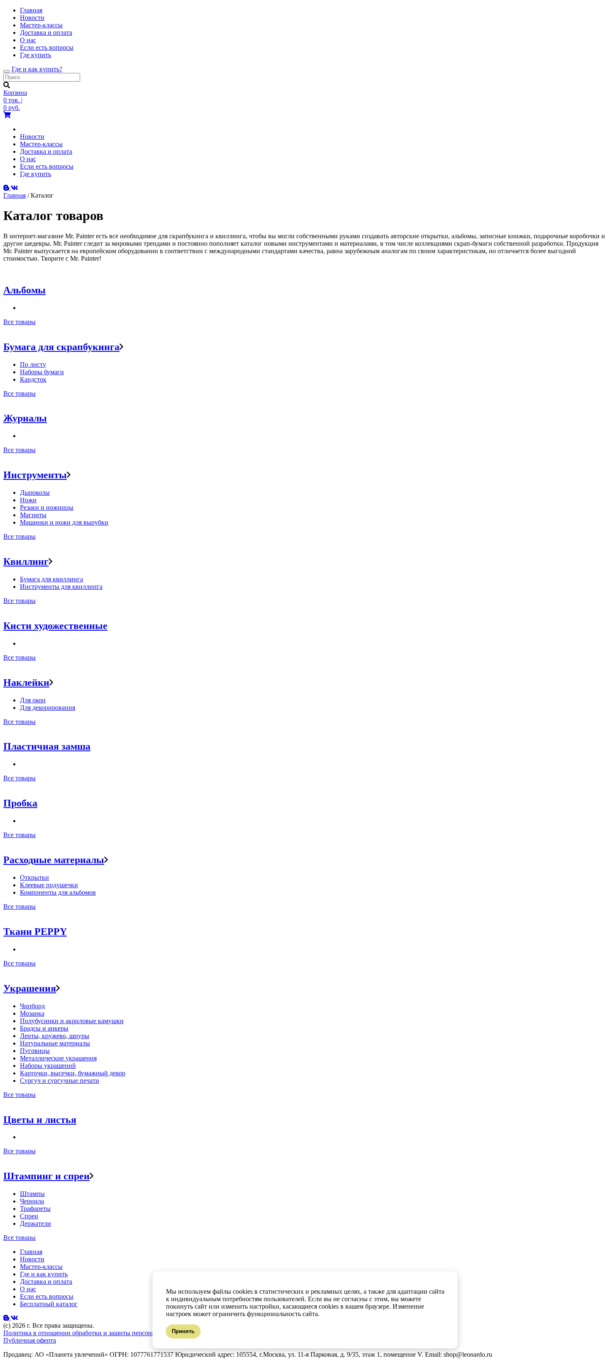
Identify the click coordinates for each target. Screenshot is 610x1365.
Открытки (34, 877)
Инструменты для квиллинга (61, 586)
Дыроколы (35, 492)
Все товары (19, 321)
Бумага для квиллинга (51, 579)
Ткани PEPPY (35, 931)
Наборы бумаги (42, 371)
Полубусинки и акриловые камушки (72, 1020)
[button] (121, 346)
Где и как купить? (37, 69)
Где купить (35, 54)
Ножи (28, 499)
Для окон (33, 700)
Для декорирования (47, 707)
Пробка (20, 803)
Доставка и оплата (46, 32)
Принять (183, 1331)
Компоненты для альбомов (58, 892)
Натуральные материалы (55, 1043)
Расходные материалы (53, 859)
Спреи (29, 1216)
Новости (32, 17)
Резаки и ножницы (46, 507)
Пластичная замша (46, 746)
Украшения (29, 988)
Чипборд (32, 1005)
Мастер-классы (41, 25)
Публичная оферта (29, 1340)
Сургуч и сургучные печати (59, 1080)
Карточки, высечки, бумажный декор (72, 1073)
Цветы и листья (39, 1119)
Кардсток (33, 379)
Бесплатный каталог (49, 1303)
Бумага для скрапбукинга (61, 346)
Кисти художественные (55, 625)
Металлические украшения (58, 1058)
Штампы (32, 1193)
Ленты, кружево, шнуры (54, 1035)
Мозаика (32, 1013)
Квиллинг (26, 561)
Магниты (33, 514)
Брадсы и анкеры (44, 1028)
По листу (33, 364)
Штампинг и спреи (46, 1176)
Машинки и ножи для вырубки (64, 522)
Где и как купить (44, 1274)
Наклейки (26, 682)
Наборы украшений (48, 1065)
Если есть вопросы (46, 47)
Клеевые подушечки (49, 884)
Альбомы (24, 290)
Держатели (35, 1223)
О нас (28, 40)
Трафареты (35, 1208)
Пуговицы (35, 1050)
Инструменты (35, 475)
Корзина (15, 92)
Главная (31, 10)
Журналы (25, 418)
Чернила (32, 1201)
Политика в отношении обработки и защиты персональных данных (99, 1332)
